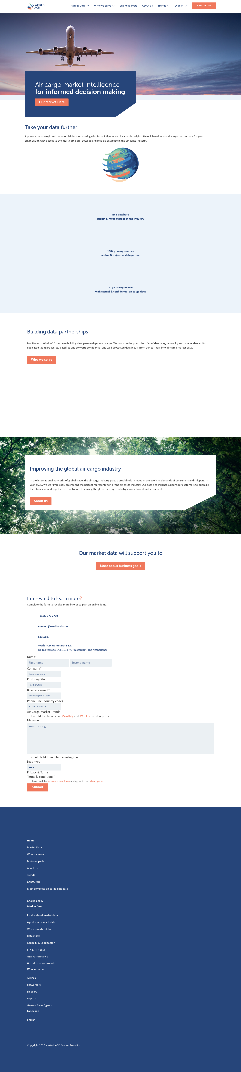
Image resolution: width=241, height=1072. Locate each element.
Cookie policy (35, 901)
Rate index (33, 936)
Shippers (32, 991)
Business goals (128, 6)
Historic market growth (40, 963)
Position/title (36, 679)
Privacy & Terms (38, 772)
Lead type (33, 761)
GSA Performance (37, 956)
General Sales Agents (39, 1005)
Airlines (31, 978)
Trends (162, 6)
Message (33, 720)
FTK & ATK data (36, 949)
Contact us (204, 5)
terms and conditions (59, 781)
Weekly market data (39, 929)
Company (34, 668)
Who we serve (102, 6)
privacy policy (96, 781)
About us (147, 6)
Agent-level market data (41, 922)
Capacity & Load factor (41, 943)
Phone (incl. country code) (45, 701)
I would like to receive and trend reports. (70, 716)
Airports (32, 998)
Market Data (78, 6)
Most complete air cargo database (47, 888)
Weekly (85, 716)
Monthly (67, 716)
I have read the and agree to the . (67, 781)
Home (30, 840)
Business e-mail (38, 690)
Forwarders (34, 984)
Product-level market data (42, 915)
